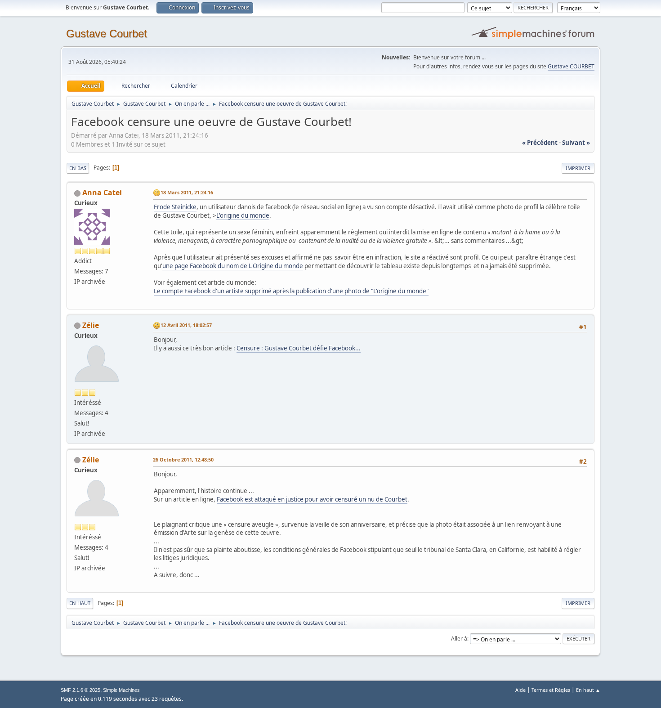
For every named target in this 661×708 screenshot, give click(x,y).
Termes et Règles (550, 689)
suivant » (576, 143)
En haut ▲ (588, 689)
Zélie (90, 325)
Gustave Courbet (106, 33)
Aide (520, 689)
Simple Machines (121, 690)
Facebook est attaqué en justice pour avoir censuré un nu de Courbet (312, 499)
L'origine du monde (242, 215)
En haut (79, 603)
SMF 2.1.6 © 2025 (80, 690)
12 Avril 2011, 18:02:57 (186, 325)
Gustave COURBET (571, 66)
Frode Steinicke (175, 207)
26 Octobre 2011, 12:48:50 (183, 459)
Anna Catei (102, 192)
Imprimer (578, 168)
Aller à (459, 638)
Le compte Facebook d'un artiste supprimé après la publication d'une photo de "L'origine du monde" (291, 291)
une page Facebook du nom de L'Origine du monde (232, 266)
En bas (77, 168)
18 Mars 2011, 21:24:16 (187, 192)
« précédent (540, 143)
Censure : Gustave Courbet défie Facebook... (299, 348)
